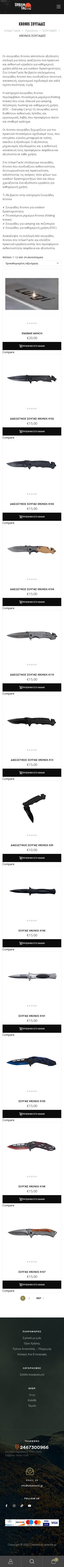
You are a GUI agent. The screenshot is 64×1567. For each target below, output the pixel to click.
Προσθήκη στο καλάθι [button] (34, 346)
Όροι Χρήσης (32, 1343)
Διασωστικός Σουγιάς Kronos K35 (32, 845)
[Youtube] (29, 1505)
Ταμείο (32, 1405)
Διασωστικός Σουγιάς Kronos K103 (32, 503)
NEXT (38, 1298)
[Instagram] (14, 1505)
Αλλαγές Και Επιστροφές (32, 1354)
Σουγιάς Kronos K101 (31, 1015)
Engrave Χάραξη (32, 333)
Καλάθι (32, 1400)
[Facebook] (6, 1505)
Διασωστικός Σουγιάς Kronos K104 (32, 589)
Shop (32, 1394)
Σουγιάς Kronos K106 (31, 1186)
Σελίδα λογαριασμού (32, 1374)
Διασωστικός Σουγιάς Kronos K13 (32, 759)
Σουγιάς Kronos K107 (31, 1271)
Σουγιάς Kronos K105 (31, 1101)
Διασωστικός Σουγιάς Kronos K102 (32, 418)
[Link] (21, 1505)
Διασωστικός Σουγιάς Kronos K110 (32, 674)
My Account (10, 1561)
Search (32, 1561)
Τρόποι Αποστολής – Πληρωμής (32, 1349)
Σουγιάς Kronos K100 (31, 930)
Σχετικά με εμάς (32, 1338)
